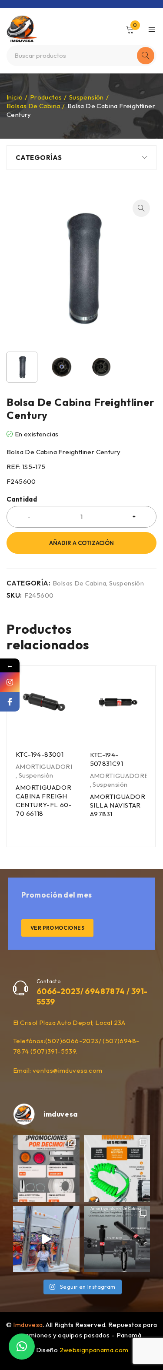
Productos (46, 97)
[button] (141, 208)
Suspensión (86, 97)
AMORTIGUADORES (47, 766)
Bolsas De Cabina (33, 106)
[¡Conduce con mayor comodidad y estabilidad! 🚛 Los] (117, 1239)
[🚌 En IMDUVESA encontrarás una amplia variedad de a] (46, 1239)
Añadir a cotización (81, 542)
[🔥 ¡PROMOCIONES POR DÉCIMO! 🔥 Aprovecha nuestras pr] (46, 1168)
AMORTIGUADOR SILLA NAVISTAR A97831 (118, 805)
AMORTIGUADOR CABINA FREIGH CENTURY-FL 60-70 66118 (44, 800)
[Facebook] (10, 702)
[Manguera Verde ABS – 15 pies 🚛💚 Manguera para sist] (117, 1168)
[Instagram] (10, 682)
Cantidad (22, 499)
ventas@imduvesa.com (68, 1070)
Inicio (15, 97)
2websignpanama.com (94, 1350)
